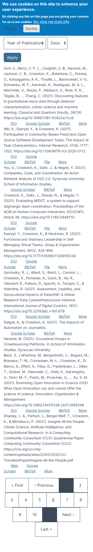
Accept (10, 28)
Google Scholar (38, 123)
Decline (31, 28)
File (47, 162)
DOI (14, 123)
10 (37, 514)
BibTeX (64, 123)
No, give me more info (51, 21)
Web (14, 465)
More (83, 123)
